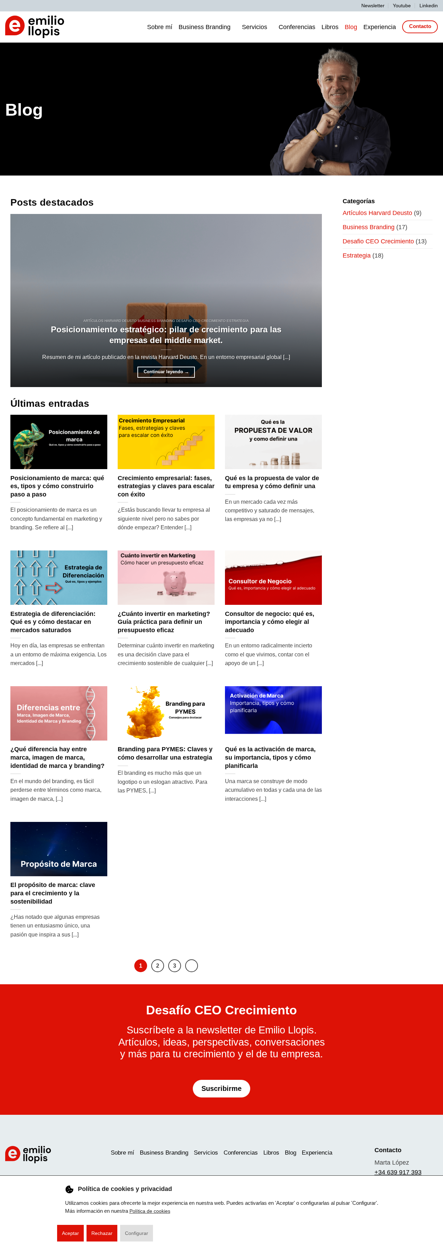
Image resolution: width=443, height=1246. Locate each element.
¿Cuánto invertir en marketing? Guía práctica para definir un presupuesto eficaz (164, 622)
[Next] (191, 965)
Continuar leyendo (166, 371)
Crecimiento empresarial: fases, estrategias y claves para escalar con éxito (166, 486)
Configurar (136, 1233)
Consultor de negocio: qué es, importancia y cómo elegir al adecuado (269, 622)
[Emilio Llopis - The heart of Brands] (34, 27)
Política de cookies (149, 1210)
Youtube (402, 5)
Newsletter (373, 5)
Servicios (254, 27)
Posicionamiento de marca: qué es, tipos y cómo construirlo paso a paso (57, 486)
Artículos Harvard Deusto (377, 212)
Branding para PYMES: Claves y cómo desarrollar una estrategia (165, 753)
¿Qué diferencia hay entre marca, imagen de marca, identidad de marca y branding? (57, 757)
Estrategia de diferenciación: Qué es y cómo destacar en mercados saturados (53, 622)
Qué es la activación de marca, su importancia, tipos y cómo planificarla (270, 757)
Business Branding (204, 27)
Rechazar (101, 1233)
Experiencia (379, 27)
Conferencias (297, 27)
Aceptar (70, 1233)
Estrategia (357, 255)
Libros (330, 27)
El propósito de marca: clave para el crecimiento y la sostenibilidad (52, 893)
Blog (351, 27)
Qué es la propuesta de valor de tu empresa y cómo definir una (272, 482)
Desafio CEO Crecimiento (378, 241)
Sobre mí (159, 27)
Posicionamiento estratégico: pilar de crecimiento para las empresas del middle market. (166, 335)
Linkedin (428, 5)
